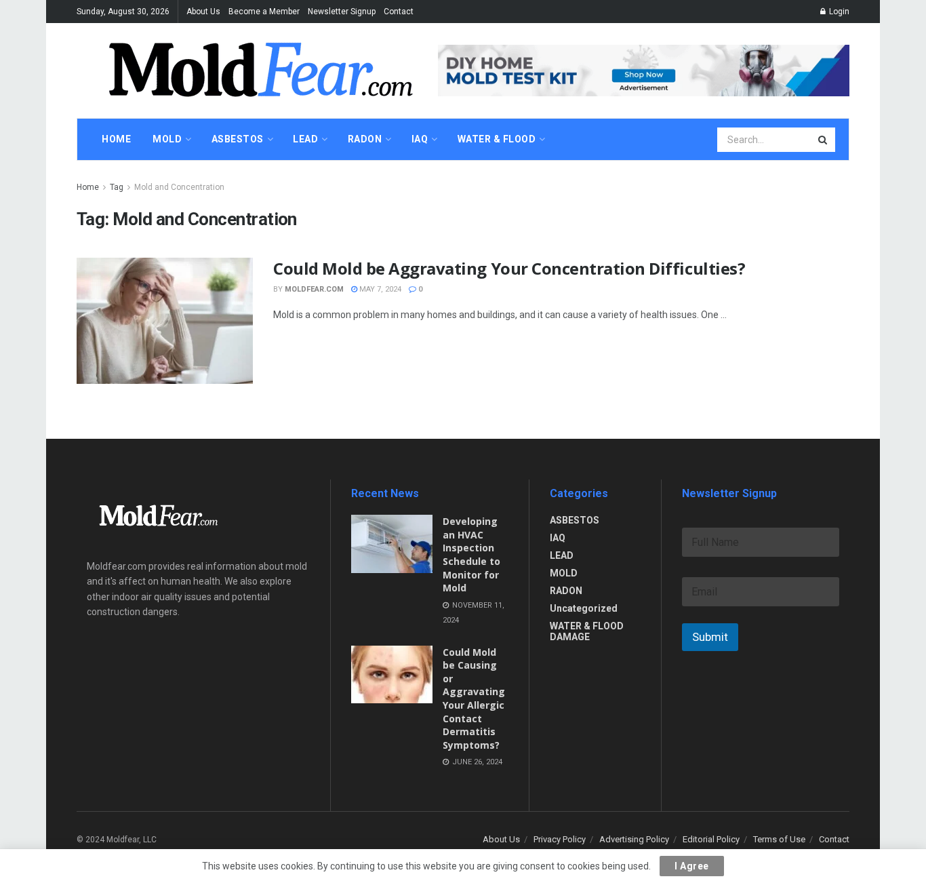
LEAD (561, 555)
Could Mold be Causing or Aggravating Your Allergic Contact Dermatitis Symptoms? (474, 698)
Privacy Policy (560, 839)
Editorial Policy (711, 839)
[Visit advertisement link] (643, 70)
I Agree (692, 866)
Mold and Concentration (179, 187)
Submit (710, 637)
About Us (203, 11)
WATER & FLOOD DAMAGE (587, 631)
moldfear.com (314, 289)
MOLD (564, 573)
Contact (399, 11)
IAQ (557, 537)
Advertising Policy (634, 839)
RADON (566, 590)
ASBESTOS (574, 520)
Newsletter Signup (342, 11)
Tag (116, 187)
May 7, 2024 (379, 289)
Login (838, 11)
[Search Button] (823, 139)
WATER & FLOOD (497, 139)
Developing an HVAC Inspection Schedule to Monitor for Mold (471, 554)
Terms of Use (779, 839)
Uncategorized (584, 608)
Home (88, 187)
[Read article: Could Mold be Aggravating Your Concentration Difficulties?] (165, 321)
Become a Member (264, 11)
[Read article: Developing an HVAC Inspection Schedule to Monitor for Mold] (391, 544)
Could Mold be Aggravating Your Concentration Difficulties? (509, 268)
